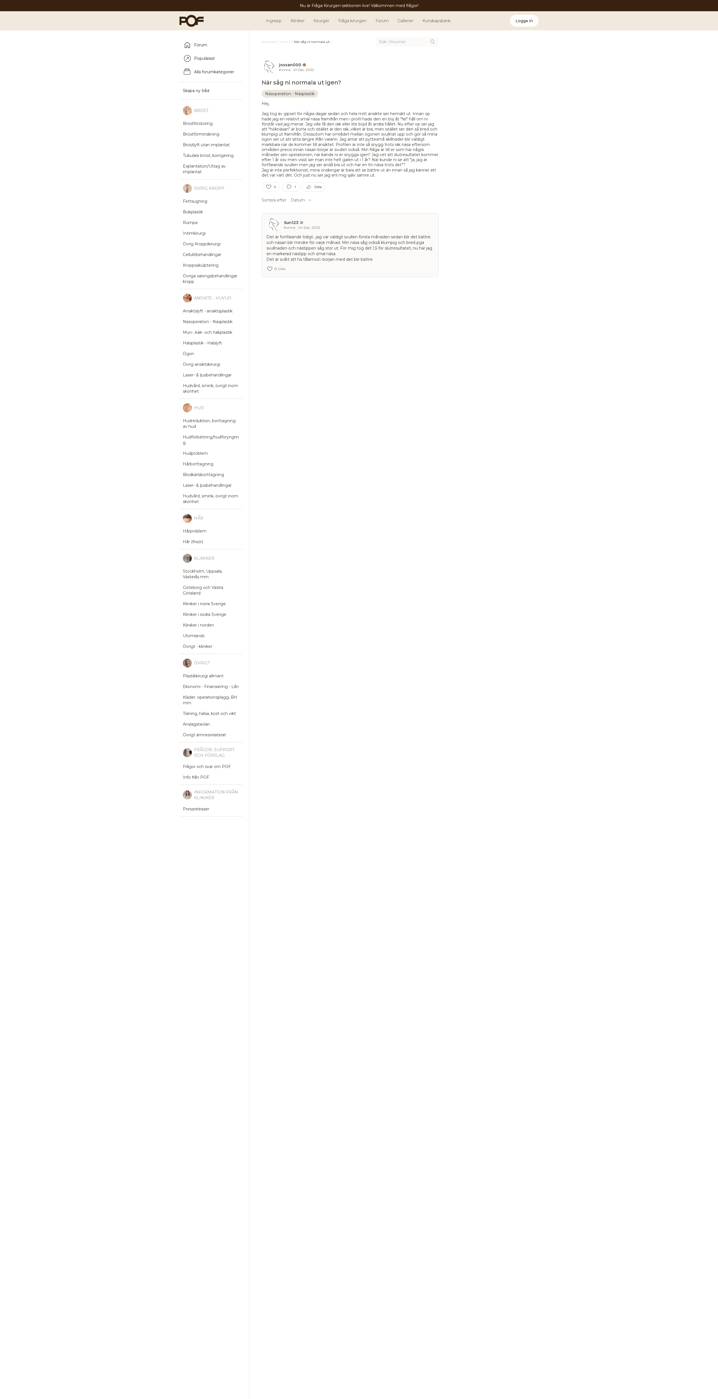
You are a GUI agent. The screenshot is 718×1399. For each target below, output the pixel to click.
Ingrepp (274, 20)
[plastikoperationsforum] (188, 20)
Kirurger (321, 20)
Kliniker (298, 20)
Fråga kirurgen (352, 20)
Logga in (524, 20)
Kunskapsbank (436, 20)
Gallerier (405, 20)
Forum (382, 20)
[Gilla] (268, 187)
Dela (318, 187)
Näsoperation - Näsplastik (290, 93)
